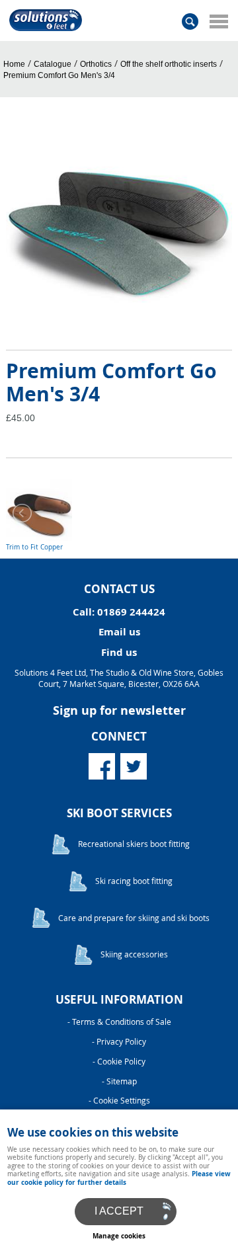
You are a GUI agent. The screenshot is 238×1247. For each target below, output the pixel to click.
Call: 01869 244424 (119, 612)
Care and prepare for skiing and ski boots (134, 918)
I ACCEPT (119, 1211)
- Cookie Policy (119, 1061)
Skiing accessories (134, 954)
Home (14, 64)
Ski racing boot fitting (134, 881)
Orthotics (96, 64)
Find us (119, 652)
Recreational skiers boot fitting (134, 844)
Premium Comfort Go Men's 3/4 (59, 75)
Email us (119, 632)
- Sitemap (119, 1081)
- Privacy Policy (119, 1041)
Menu (218, 21)
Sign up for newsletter (119, 710)
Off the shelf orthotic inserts (168, 64)
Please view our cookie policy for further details (119, 1177)
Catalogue (52, 64)
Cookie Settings (121, 1100)
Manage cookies (119, 1235)
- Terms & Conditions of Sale (119, 1021)
